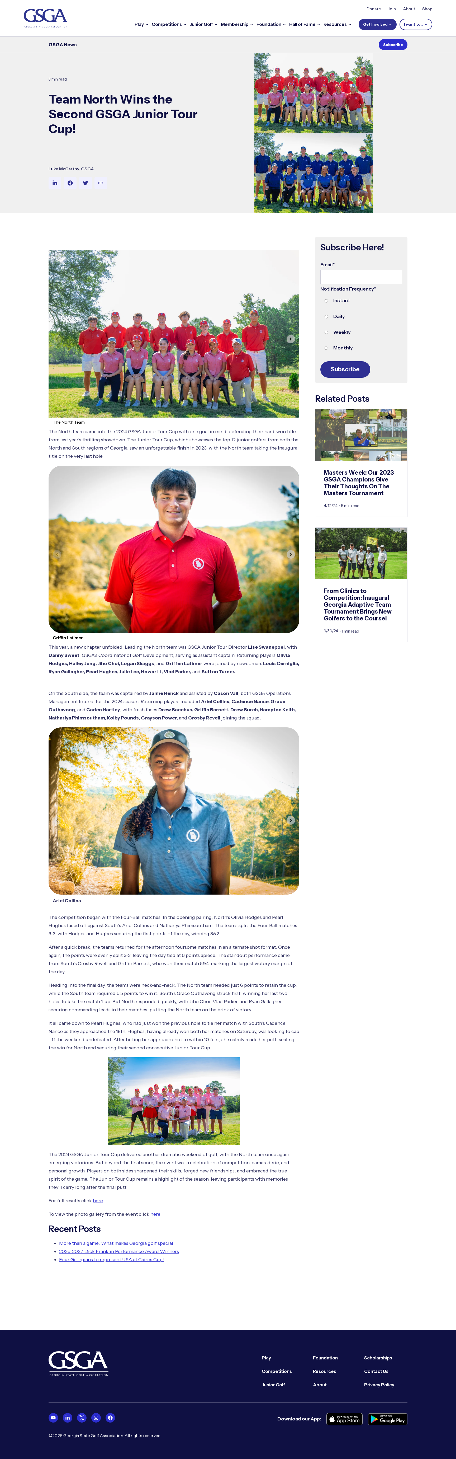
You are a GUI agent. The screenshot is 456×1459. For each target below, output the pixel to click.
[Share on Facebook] (70, 183)
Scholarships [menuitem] (378, 1357)
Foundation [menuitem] (325, 1357)
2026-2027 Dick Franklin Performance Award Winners (119, 1251)
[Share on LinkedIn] (55, 183)
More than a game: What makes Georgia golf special (116, 1243)
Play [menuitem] (266, 1357)
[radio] (361, 300)
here (98, 1201)
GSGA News (63, 45)
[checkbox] (361, 324)
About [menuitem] (320, 1384)
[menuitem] (53, 1418)
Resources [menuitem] (324, 1371)
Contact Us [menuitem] (376, 1371)
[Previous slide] (57, 339)
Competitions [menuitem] (277, 1371)
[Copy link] (100, 183)
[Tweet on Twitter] (85, 183)
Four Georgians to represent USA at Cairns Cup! (111, 1259)
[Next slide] (291, 339)
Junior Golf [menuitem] (273, 1384)
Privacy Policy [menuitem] (379, 1384)
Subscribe (393, 44)
